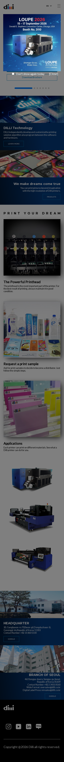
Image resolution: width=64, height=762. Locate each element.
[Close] (53, 73)
